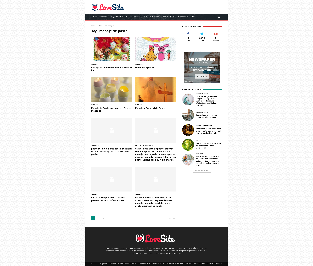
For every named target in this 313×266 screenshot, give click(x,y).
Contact (210, 264)
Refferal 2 (218, 264)
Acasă (93, 26)
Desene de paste (144, 67)
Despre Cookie (123, 264)
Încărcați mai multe (201, 171)
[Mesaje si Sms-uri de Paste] (155, 89)
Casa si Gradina (201, 153)
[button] (219, 17)
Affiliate (188, 264)
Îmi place (188, 32)
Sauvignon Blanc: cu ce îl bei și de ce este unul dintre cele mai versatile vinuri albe (209, 131)
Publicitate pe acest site (175, 264)
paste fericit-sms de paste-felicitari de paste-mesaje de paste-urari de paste (111, 151)
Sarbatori (95, 64)
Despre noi (103, 264)
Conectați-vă (202, 32)
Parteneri (113, 264)
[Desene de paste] (155, 49)
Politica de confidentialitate (140, 264)
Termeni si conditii (158, 264)
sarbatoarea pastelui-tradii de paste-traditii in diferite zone (108, 199)
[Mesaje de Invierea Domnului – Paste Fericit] (111, 49)
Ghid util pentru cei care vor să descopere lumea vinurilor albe (208, 145)
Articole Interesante (144, 145)
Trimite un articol (199, 264)
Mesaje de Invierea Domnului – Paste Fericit (111, 69)
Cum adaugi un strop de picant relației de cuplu (206, 116)
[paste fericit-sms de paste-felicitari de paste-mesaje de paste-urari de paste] (111, 130)
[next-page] (103, 218)
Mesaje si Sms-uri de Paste (150, 108)
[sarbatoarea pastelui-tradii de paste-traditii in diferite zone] (111, 179)
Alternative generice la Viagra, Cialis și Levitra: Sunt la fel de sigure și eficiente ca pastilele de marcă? (207, 100)
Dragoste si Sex (202, 93)
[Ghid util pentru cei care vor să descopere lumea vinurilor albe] (188, 145)
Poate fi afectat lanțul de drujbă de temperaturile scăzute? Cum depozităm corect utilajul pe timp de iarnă (207, 160)
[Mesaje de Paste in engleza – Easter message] (111, 89)
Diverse (199, 140)
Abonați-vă (216, 32)
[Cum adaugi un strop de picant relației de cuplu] (188, 115)
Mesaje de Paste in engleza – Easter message (111, 109)
